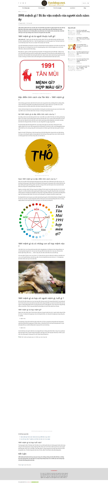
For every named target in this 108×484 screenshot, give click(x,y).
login (22, 464)
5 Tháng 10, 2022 (21, 23)
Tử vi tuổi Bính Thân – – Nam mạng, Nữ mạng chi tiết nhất (82, 46)
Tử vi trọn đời (41, 8)
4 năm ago (79, 34)
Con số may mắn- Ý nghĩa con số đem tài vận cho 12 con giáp (35, 439)
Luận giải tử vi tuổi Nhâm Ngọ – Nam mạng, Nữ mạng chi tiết (82, 39)
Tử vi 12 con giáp (57, 8)
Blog (85, 8)
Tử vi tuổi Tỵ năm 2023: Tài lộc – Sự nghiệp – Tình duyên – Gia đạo (82, 67)
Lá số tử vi (72, 8)
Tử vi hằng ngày (26, 8)
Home (19, 11)
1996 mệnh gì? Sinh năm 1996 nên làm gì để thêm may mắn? (35, 436)
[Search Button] (88, 3)
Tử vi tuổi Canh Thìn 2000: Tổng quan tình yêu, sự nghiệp (82, 60)
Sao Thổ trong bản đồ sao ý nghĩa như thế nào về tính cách (82, 53)
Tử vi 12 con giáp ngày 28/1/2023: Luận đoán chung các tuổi (83, 32)
